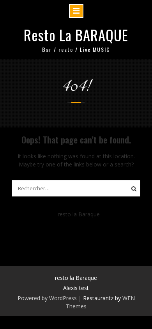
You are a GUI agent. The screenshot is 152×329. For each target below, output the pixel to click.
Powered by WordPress (47, 298)
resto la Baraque (79, 214)
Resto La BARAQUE (76, 35)
